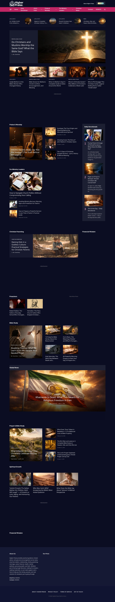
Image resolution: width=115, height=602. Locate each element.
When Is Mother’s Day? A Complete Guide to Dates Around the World (57, 84)
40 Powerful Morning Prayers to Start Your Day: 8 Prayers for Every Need (70, 358)
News (85, 18)
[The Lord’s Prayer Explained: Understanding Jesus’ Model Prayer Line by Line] (50, 456)
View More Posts (73, 296)
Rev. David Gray (16, 54)
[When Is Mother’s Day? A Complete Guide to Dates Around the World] (57, 72)
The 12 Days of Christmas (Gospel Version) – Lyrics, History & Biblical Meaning (67, 153)
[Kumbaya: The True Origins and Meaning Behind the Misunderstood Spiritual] (50, 132)
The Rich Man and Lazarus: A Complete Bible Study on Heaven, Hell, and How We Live (67, 443)
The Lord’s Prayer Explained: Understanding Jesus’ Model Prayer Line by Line (66, 455)
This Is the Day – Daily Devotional (95, 209)
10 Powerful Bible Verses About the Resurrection (51, 339)
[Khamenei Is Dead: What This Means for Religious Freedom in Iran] (57, 390)
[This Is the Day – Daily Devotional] (93, 200)
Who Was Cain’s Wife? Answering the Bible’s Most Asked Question (42, 490)
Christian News (78, 9)
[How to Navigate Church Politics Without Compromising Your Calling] (26, 181)
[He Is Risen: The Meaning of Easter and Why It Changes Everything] (70, 330)
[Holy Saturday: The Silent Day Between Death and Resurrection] (52, 349)
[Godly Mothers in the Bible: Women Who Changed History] (18, 72)
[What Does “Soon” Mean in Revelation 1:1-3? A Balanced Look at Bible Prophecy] (50, 433)
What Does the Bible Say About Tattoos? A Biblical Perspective (66, 490)
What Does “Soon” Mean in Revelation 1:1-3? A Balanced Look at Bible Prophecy (66, 431)
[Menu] (11, 9)
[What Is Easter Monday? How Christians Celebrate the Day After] (26, 444)
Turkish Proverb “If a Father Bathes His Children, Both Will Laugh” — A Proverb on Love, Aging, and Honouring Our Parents (19, 492)
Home (16, 9)
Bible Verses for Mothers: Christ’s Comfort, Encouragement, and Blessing (37, 85)
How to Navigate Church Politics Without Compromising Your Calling (25, 194)
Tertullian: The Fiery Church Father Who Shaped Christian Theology (33, 313)
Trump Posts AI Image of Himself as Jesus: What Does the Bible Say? (95, 146)
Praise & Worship (47, 9)
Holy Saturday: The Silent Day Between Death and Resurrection (51, 358)
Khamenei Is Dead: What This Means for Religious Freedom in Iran (57, 399)
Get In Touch (78, 591)
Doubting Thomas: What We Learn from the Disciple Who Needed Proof (24, 350)
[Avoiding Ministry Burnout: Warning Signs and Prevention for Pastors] (13, 204)
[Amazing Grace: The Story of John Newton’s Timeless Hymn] (50, 143)
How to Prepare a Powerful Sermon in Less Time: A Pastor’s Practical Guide (30, 213)
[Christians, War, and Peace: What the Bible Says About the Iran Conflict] (102, 21)
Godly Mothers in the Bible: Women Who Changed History (16, 84)
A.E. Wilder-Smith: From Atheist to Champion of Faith (15, 22)
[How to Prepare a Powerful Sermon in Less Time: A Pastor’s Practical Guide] (13, 214)
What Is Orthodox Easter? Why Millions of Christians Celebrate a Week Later (77, 84)
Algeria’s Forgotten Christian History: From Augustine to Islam (41, 22)
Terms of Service (66, 591)
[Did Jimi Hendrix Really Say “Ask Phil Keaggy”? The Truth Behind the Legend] (26, 143)
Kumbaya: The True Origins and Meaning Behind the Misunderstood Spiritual (67, 130)
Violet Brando (14, 458)
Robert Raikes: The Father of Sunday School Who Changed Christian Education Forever (17, 313)
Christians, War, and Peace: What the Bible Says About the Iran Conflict (90, 22)
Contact (90, 9)
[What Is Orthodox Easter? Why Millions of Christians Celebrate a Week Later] (77, 72)
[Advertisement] (57, 107)
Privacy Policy (53, 591)
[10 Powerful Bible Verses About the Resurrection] (52, 330)
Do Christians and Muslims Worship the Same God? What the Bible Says (23, 47)
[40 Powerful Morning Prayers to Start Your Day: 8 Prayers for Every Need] (70, 349)
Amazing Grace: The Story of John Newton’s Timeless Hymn (66, 141)
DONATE (98, 9)
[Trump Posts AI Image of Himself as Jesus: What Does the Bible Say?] (93, 135)
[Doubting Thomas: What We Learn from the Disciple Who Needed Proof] (26, 341)
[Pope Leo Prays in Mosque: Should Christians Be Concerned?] (93, 168)
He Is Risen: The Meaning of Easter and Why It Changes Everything (70, 339)
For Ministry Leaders (63, 9)
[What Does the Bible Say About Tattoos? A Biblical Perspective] (67, 479)
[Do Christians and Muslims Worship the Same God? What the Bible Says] (71, 46)
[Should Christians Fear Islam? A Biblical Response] (77, 21)
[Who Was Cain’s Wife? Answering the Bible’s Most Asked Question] (44, 479)
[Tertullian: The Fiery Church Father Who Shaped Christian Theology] (35, 303)
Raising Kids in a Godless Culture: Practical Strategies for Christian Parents (21, 246)
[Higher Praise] (16, 3)
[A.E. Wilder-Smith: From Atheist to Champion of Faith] (28, 21)
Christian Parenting (17, 239)
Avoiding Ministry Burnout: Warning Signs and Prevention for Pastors (30, 202)
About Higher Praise (89, 3)
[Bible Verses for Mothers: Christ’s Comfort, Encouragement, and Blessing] (38, 72)
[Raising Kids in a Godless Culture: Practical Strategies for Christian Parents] (55, 245)
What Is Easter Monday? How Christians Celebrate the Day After (24, 453)
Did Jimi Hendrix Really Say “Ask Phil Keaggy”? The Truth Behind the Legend (25, 152)
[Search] (104, 9)
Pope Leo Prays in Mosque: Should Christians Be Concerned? (94, 179)
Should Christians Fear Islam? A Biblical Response (65, 22)
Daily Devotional (24, 9)
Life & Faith (35, 9)
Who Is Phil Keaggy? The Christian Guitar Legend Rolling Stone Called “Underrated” (96, 85)
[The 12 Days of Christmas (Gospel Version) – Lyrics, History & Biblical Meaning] (50, 155)
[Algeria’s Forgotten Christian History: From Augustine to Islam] (52, 21)
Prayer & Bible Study (17, 39)
